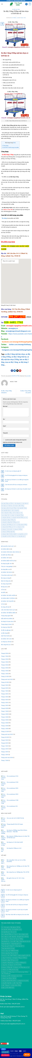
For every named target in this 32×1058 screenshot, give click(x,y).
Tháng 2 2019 (4, 751)
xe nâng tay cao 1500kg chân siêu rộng (10, 969)
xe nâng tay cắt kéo (6, 641)
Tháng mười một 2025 (7, 679)
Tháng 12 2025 (5, 676)
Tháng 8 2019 (4, 743)
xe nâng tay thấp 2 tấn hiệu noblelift (9, 534)
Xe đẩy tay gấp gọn (6, 630)
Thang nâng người (5, 615)
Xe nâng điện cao (5, 569)
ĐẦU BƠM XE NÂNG (6, 618)
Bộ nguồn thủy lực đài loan (22, 936)
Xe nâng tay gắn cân (6, 563)
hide (14, 142)
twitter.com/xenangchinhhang (20, 344)
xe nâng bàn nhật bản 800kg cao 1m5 (19, 517)
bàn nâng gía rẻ (18, 503)
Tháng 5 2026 (4, 662)
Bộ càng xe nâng (5, 578)
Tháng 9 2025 (4, 685)
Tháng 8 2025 (4, 688)
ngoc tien (23, 17)
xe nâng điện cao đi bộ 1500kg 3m (9, 536)
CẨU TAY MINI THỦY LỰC (8, 610)
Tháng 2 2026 (4, 670)
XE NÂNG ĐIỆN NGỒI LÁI (8, 560)
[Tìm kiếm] (26, 4)
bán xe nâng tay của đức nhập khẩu (9, 936)
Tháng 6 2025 (4, 693)
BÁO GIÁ (27, 1054)
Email (4, 426)
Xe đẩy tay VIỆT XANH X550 (8, 987)
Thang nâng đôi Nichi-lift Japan (8, 948)
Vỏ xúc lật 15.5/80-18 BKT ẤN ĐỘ (9, 955)
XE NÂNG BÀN (5, 549)
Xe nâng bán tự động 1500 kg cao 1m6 (10, 960)
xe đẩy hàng (4, 633)
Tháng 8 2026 (4, 653)
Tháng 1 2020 (4, 728)
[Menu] (2, 4)
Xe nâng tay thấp (5, 627)
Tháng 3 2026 (4, 667)
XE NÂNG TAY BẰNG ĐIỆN (8, 612)
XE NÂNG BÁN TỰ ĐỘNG (8, 598)
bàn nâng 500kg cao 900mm (8, 503)
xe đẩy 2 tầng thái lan (19, 357)
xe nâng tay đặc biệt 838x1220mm (9, 980)
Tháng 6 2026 (4, 659)
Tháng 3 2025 (4, 702)
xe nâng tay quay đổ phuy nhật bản (9, 978)
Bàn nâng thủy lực (6, 644)
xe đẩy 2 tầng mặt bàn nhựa (15, 354)
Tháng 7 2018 (4, 760)
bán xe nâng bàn (15, 510)
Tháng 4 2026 (4, 665)
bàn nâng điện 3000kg (6, 929)
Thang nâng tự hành (6, 624)
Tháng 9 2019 (4, 740)
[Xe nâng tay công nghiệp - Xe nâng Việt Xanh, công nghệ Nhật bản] (16, 4)
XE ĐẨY (3, 592)
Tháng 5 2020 (4, 717)
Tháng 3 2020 (4, 722)
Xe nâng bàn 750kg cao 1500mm (20, 957)
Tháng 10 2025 (5, 682)
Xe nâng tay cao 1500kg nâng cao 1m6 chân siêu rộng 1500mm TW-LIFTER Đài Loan (15, 973)
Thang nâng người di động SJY (8, 946)
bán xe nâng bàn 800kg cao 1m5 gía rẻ (10, 934)
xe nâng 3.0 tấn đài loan (6, 957)
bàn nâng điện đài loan (6, 510)
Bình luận (5, 406)
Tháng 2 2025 (4, 705)
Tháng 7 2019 (4, 746)
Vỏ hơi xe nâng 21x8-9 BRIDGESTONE (10, 950)
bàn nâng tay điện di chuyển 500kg (9, 508)
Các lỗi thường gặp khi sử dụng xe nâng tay (16, 475)
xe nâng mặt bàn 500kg (22, 524)
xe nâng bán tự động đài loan (7, 962)
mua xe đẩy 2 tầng (11, 362)
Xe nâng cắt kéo (5, 607)
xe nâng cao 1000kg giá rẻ (20, 962)
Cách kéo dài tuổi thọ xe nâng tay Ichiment (16, 484)
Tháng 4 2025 (4, 699)
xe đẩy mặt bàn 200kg (16, 985)
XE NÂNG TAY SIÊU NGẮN (8, 595)
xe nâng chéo (4, 964)
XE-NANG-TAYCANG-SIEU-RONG (10, 552)
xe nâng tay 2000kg (18, 529)
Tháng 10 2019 (5, 737)
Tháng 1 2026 (4, 673)
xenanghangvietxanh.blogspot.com (18, 331)
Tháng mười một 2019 (7, 734)
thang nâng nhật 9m (20, 946)
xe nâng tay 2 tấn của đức (7, 529)
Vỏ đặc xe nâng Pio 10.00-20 (24, 955)
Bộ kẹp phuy (4, 586)
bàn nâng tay (25, 503)
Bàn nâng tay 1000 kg (15, 927)
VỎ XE (3, 604)
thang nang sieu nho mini (25, 941)
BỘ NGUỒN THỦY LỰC (7, 546)
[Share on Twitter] (14, 370)
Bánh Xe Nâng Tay (5, 581)
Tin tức (21, 1053)
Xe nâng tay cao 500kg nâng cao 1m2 (21, 967)
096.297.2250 (16, 1003)
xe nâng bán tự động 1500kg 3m (8, 519)
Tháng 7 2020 (4, 711)
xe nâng (12, 515)
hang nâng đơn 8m (5, 941)
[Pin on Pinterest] (20, 370)
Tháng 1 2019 (4, 754)
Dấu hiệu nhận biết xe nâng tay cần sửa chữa (17, 914)
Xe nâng (4, 218)
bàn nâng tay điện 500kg (18, 505)
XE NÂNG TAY (5, 557)
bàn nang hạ (6, 927)
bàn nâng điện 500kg (22, 508)
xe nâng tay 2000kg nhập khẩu (8, 531)
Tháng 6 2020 (4, 714)
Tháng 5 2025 (4, 696)
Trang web (5, 433)
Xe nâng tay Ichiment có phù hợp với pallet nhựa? (18, 489)
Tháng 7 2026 (4, 656)
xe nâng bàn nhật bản (6, 517)
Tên (4, 419)
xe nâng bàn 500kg (19, 515)
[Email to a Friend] (17, 370)
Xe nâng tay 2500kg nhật (7, 967)
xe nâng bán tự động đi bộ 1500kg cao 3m (10, 522)
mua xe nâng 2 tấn (5, 515)
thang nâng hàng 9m (6, 943)
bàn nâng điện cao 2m (16, 929)
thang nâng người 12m (16, 943)
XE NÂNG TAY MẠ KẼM (7, 601)
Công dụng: (5, 145)
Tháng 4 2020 (4, 720)
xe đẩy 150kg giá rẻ (6, 985)
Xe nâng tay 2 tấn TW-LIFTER (14, 964)
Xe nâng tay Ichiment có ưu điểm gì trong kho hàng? (17, 480)
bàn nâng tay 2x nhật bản (7, 505)
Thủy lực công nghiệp (6, 566)
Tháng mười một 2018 (7, 757)
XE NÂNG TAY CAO (6, 638)
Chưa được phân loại (6, 575)
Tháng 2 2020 (4, 725)
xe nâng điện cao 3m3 (22, 534)
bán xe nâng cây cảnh (23, 934)
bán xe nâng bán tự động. (7, 512)
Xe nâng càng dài (5, 583)
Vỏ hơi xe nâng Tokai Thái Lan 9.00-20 (10, 953)
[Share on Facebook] (12, 370)
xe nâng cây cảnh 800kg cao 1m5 (8, 524)
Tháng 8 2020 (4, 708)
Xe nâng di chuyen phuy (7, 621)
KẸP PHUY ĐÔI (5, 636)
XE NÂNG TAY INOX (6, 572)
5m (2, 927)
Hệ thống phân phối (13, 1053)
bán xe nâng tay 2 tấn (17, 512)
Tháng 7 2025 (4, 691)
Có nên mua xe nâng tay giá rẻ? (13, 471)
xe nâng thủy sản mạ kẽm (23, 980)
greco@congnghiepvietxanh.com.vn (14, 1006)
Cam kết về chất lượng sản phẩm (10, 147)
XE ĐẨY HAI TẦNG (16, 9)
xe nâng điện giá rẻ (21, 536)
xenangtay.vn (13, 328)
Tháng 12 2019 (5, 731)
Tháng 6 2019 (4, 748)
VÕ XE (3, 589)
